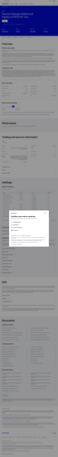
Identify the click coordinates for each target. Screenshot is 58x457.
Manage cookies (28, 235)
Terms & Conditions (14, 235)
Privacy (19, 235)
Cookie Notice (23, 235)
